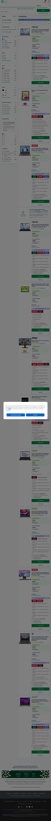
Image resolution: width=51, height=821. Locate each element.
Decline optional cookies (16, 414)
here (10, 408)
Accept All (35, 414)
